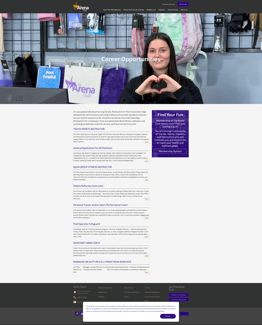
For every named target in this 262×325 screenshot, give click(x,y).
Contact (148, 288)
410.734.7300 (82, 297)
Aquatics (162, 10)
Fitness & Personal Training (133, 10)
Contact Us (82, 302)
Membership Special (178, 299)
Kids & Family (173, 10)
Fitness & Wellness (105, 288)
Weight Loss (151, 10)
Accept (168, 316)
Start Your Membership (112, 10)
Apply (146, 142)
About (126, 297)
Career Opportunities (152, 297)
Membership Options (170, 151)
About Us (184, 10)
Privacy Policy (159, 311)
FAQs (147, 301)
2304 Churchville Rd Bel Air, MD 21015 (84, 292)
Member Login (183, 4)
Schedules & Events (168, 4)
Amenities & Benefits (131, 292)
